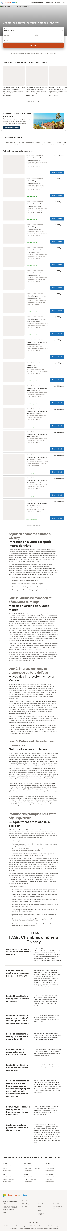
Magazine (24, 1209)
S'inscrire (57, 2)
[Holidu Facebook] (36, 1222)
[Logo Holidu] (9, 2)
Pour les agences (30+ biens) (57, 1207)
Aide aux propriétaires (41, 1207)
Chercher (33, 45)
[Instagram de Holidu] (30, 1222)
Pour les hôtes (56, 1203)
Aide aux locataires (42, 1203)
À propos (24, 1206)
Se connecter (49, 2)
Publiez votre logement (37, 2)
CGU (63, 1226)
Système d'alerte (53, 1228)
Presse (39, 1210)
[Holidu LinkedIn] (33, 1222)
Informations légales (42, 1228)
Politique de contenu (24, 1228)
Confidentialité (13, 1228)
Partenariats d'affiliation (41, 1214)
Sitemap (33, 1228)
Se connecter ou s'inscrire (12, 127)
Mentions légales (55, 1226)
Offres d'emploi (26, 1203)
